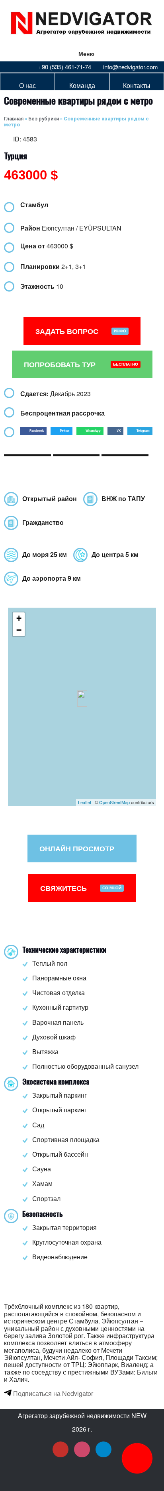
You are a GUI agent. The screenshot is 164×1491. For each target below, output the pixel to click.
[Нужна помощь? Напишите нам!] (137, 1458)
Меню (86, 53)
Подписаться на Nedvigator (52, 1393)
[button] (33, 431)
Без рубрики (43, 119)
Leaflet (84, 802)
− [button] (18, 630)
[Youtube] (60, 1449)
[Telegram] (103, 1449)
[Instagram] (82, 1449)
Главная (13, 119)
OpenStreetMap (114, 802)
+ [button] (18, 618)
